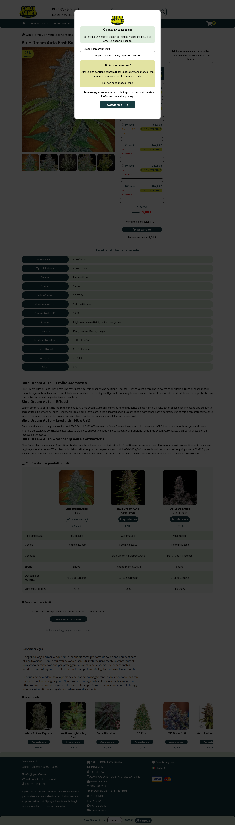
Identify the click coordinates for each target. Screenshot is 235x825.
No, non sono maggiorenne (117, 83)
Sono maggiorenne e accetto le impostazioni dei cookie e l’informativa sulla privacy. (118, 94)
